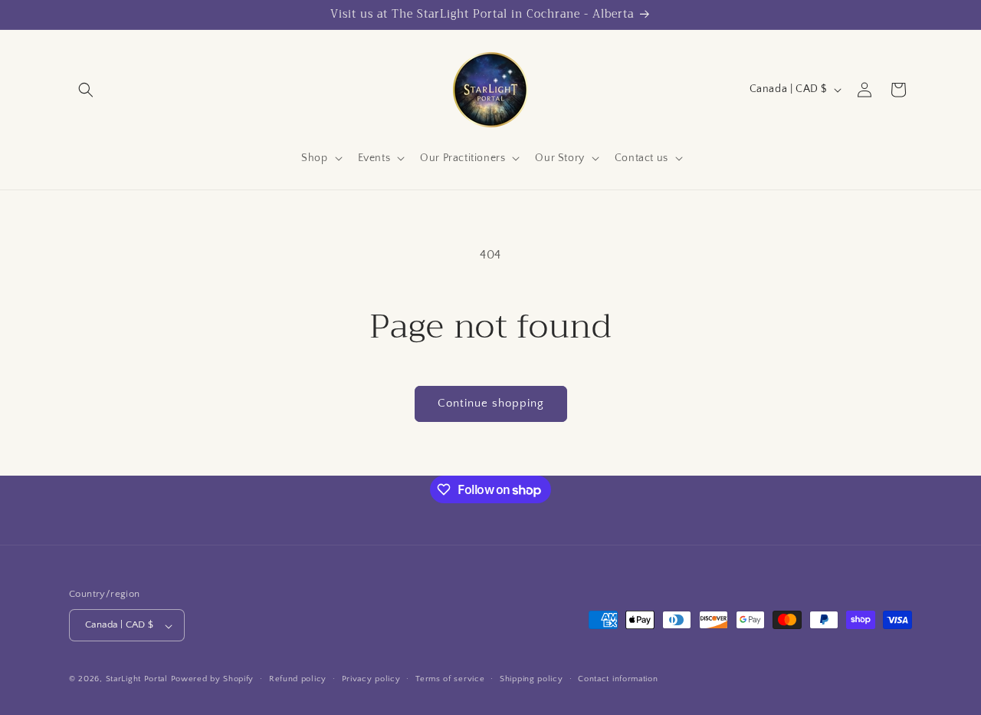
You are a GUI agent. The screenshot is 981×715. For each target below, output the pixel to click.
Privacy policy (371, 679)
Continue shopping (491, 403)
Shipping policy (531, 679)
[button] (86, 90)
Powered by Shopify (212, 679)
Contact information (618, 679)
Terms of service (449, 679)
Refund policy (297, 679)
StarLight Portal (137, 679)
